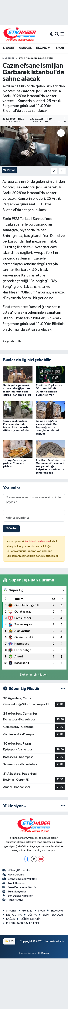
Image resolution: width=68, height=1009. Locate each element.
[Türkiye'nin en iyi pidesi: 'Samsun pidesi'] (17, 449)
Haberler (8, 58)
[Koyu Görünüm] (51, 34)
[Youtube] (41, 859)
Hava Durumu (16, 874)
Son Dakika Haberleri (20, 895)
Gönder (11, 528)
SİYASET (9, 48)
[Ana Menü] (62, 34)
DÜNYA (32, 914)
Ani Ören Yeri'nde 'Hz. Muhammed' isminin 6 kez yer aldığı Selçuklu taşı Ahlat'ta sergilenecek (50, 466)
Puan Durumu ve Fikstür (22, 887)
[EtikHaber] (19, 34)
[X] (34, 859)
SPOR (60, 48)
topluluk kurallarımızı (37, 541)
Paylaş (11, 170)
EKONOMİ (43, 48)
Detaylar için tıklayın (34, 674)
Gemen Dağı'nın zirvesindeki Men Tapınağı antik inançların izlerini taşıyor (47, 427)
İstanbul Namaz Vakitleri (22, 879)
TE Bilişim (43, 953)
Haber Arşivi (15, 899)
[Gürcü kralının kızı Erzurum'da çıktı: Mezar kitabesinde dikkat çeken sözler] (17, 410)
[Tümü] (63, 806)
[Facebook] (27, 859)
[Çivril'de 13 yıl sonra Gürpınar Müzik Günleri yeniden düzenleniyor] (50, 374)
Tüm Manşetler (17, 891)
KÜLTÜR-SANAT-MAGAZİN (36, 58)
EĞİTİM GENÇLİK (30, 919)
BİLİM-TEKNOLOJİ (53, 914)
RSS (11, 941)
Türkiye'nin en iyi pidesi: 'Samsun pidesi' (14, 463)
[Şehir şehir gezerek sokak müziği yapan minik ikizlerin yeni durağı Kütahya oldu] (17, 374)
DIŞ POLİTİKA (14, 914)
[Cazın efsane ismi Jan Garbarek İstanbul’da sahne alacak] (34, 146)
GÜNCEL (25, 48)
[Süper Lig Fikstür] (63, 688)
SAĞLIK (10, 919)
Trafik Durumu (16, 883)
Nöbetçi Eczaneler (19, 870)
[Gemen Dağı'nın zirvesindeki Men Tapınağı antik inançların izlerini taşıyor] (50, 410)
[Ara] (57, 34)
